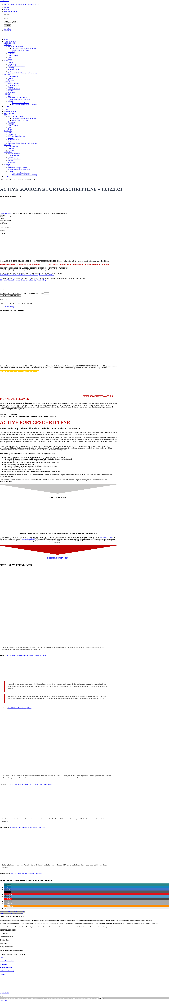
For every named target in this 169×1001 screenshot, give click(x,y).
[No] (103, 998)
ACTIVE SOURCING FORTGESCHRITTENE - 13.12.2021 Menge (22, 293)
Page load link (4, 993)
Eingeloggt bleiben (12, 22)
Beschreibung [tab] (9, 307)
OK (100, 998)
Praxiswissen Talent (106, 537)
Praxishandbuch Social (28, 539)
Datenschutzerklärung (91, 998)
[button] (7, 885)
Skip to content (4, 1)
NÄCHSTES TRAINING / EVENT (11, 913)
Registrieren (7, 29)
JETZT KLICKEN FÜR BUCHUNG (10, 295)
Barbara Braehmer (5, 213)
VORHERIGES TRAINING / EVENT (12, 911)
